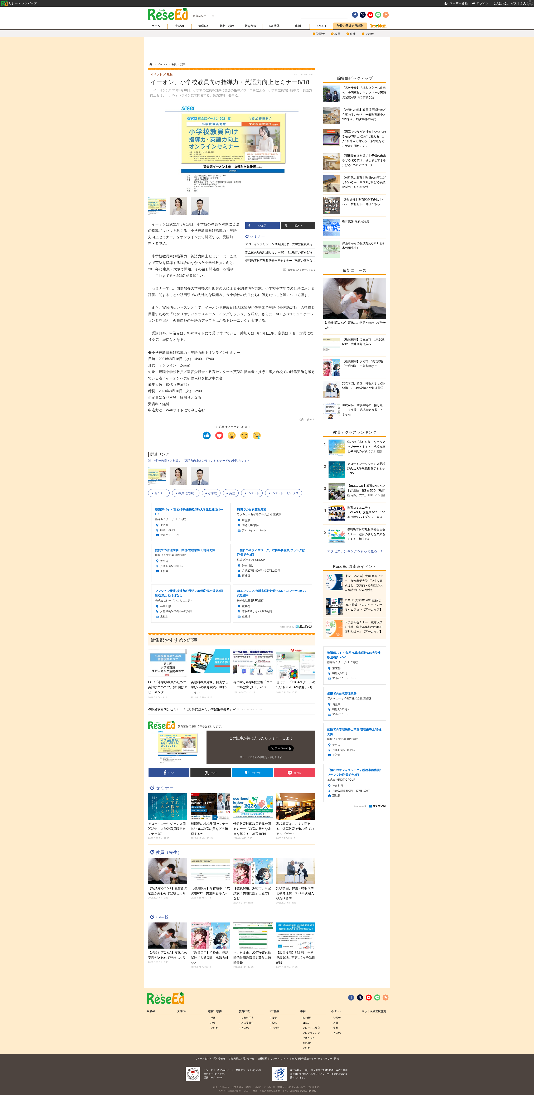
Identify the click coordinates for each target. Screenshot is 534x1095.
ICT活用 (306, 1017)
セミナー (257, 236)
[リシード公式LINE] (377, 997)
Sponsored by (287, 627)
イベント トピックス (284, 493)
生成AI (179, 26)
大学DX (203, 26)
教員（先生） (187, 493)
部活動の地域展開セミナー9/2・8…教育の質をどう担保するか (286, 252)
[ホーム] (151, 64)
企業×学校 (308, 1037)
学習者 (320, 33)
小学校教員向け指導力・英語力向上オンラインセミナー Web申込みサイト (201, 460)
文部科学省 (247, 1017)
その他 (369, 33)
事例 (298, 26)
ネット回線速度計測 (374, 1011)
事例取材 (307, 1042)
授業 (212, 1017)
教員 (337, 33)
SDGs (305, 1022)
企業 (353, 33)
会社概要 (262, 1058)
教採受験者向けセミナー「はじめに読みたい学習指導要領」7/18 (205, 709)
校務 (212, 1022)
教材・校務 (227, 26)
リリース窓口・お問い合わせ (210, 1058)
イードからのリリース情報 (325, 1058)
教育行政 (250, 26)
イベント (321, 26)
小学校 (212, 493)
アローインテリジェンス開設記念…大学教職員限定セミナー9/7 (286, 244)
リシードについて (279, 1058)
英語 (232, 493)
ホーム (155, 26)
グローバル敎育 (311, 1027)
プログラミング (311, 1032)
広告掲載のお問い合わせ (241, 1058)
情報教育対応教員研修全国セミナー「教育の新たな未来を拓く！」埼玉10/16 (295, 260)
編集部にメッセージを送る (301, 269)
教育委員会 (247, 1022)
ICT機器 (274, 26)
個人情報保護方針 (301, 1058)
